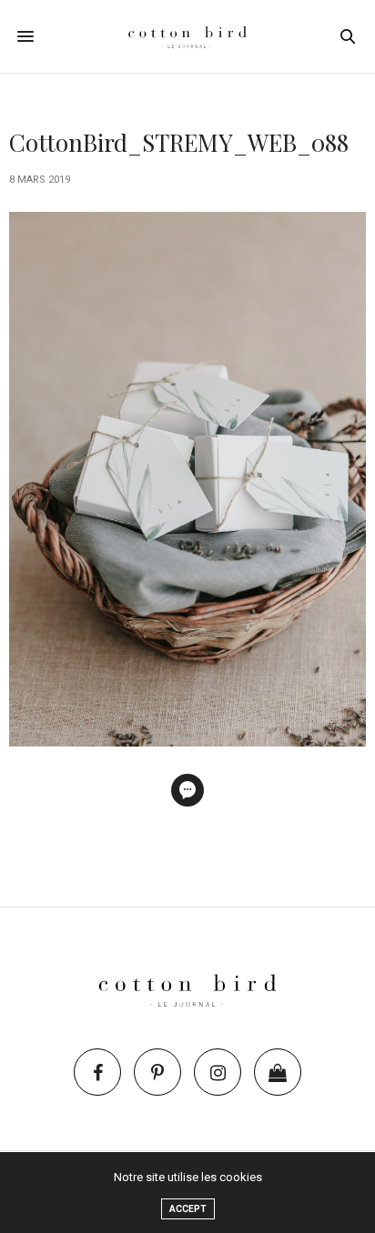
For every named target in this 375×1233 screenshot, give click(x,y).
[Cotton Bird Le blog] (187, 36)
